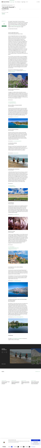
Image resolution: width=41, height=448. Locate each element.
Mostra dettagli (33, 446)
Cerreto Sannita (13, 70)
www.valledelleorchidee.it (12, 186)
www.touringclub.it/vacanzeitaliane (15, 25)
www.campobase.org (16, 214)
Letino (16, 70)
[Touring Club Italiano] (5, 1)
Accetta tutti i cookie (35, 440)
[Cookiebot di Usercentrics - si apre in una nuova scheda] (4, 446)
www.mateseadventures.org (17, 280)
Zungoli (11, 71)
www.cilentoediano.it (11, 185)
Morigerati (13, 71)
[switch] (18, 446)
